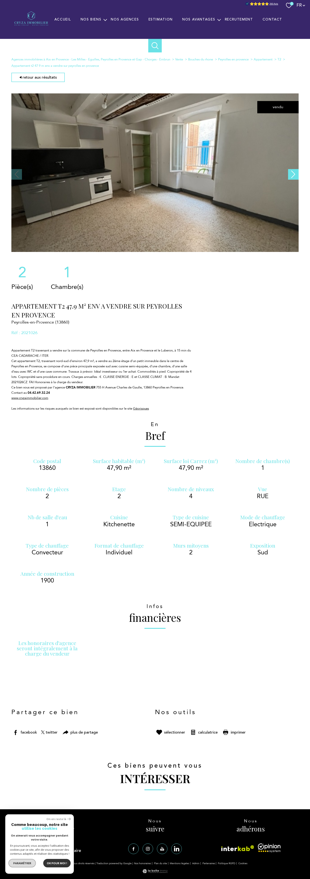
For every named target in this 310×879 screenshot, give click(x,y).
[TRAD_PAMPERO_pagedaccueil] (31, 28)
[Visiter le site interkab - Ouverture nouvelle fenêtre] (237, 848)
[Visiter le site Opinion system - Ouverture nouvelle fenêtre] (269, 848)
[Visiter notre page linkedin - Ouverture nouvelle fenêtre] (176, 848)
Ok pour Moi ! (57, 863)
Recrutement (239, 19)
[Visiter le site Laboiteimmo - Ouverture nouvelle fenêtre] (155, 872)
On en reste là (56, 819)
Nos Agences (125, 19)
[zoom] (155, 250)
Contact (272, 19)
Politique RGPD (226, 863)
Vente (179, 59)
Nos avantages (198, 19)
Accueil (62, 19)
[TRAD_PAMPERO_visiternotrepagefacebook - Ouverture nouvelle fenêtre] (133, 848)
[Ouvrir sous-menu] (105, 19)
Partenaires (208, 863)
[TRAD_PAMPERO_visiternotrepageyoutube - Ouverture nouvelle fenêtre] (162, 848)
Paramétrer (22, 863)
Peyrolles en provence (233, 59)
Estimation (160, 19)
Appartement (263, 59)
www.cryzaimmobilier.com (29, 398)
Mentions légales (179, 863)
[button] (293, 174)
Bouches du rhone (200, 59)
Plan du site (160, 863)
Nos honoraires (142, 863)
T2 (279, 59)
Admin (195, 863)
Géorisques (141, 408)
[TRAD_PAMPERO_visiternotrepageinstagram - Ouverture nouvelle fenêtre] (148, 848)
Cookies (242, 863)
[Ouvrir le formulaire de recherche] (155, 46)
